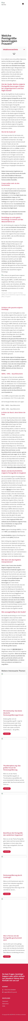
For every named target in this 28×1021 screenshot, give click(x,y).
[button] (24, 49)
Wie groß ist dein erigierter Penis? (16, 467)
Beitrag (9, 489)
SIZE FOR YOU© (16, 649)
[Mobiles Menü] (25, 3)
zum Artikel (6, 733)
